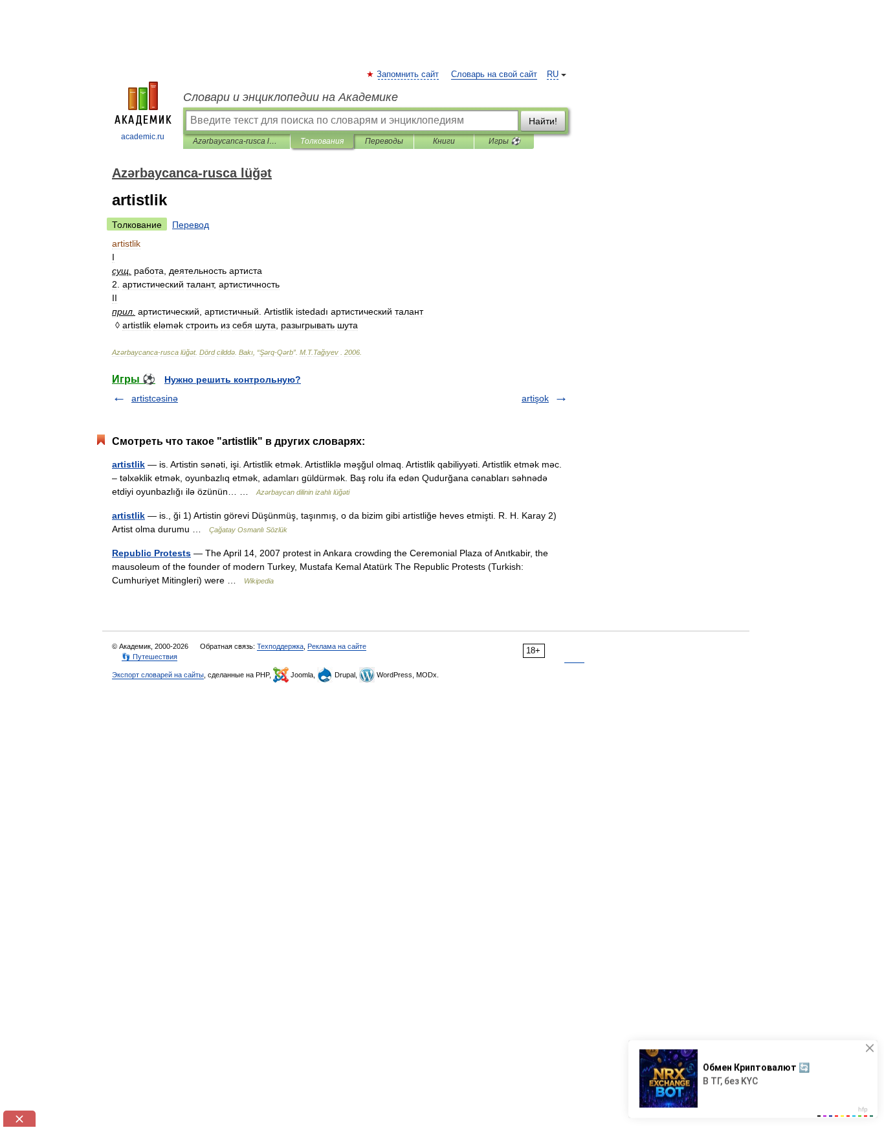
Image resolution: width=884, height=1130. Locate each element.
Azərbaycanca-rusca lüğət (236, 141)
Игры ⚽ (504, 141)
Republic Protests (151, 553)
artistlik (128, 464)
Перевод (190, 225)
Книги (444, 141)
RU (552, 74)
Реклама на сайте (336, 646)
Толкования (322, 141)
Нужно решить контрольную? (232, 379)
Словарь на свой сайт (494, 74)
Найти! (543, 121)
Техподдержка (280, 646)
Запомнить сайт (408, 74)
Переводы (384, 141)
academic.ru (142, 136)
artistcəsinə (154, 398)
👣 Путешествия (149, 657)
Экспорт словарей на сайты (158, 675)
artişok (535, 398)
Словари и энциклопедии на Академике (290, 97)
